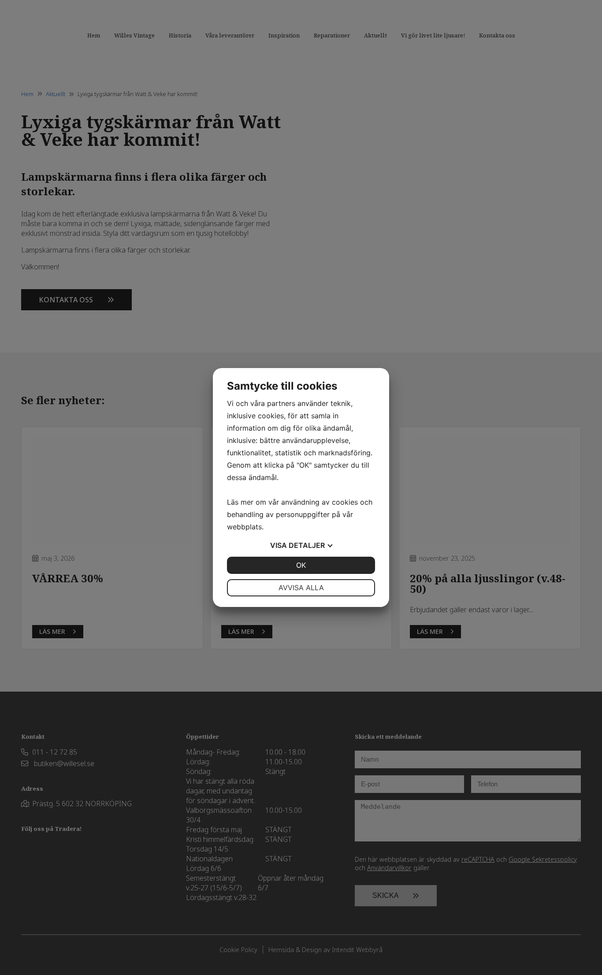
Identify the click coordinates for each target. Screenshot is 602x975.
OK (301, 565)
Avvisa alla (301, 587)
